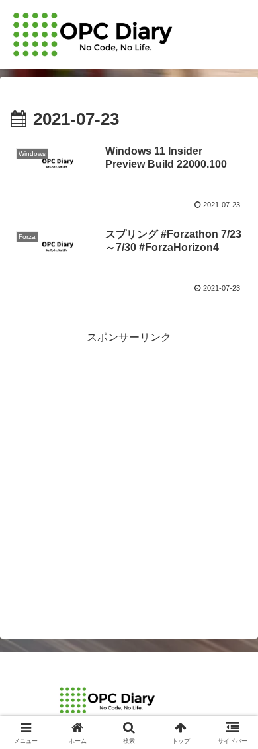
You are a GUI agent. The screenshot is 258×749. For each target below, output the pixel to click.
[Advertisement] (129, 476)
